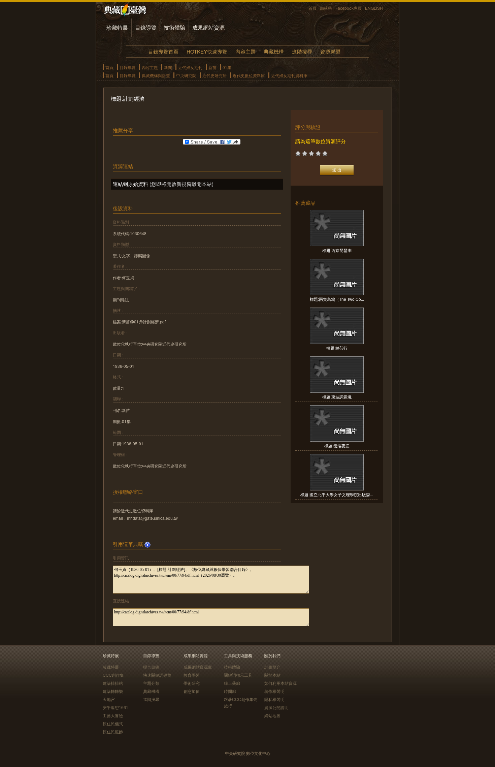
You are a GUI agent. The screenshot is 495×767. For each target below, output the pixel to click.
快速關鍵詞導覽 (157, 675)
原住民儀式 (113, 723)
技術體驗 (174, 27)
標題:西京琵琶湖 (337, 250)
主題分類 (151, 683)
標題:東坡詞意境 (337, 397)
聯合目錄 (151, 667)
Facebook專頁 (348, 8)
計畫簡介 (272, 667)
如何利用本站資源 (280, 683)
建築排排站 (113, 683)
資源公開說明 (276, 707)
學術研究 (192, 683)
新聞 (168, 67)
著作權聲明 (274, 691)
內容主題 (245, 51)
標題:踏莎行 (337, 348)
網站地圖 (272, 715)
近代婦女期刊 (190, 67)
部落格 (326, 8)
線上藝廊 (232, 683)
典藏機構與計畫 (156, 75)
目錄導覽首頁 (163, 51)
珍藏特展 (117, 27)
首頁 (312, 8)
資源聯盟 (330, 51)
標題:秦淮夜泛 (337, 445)
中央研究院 (186, 75)
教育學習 (192, 675)
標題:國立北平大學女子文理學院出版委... (336, 494)
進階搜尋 (302, 51)
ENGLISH (374, 8)
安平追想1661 (115, 707)
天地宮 (109, 699)
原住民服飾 (113, 731)
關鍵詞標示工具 (238, 675)
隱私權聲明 (274, 699)
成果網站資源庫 (198, 667)
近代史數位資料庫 (249, 75)
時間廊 (230, 691)
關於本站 (272, 675)
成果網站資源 (208, 27)
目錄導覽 (146, 27)
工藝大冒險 (113, 715)
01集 (227, 67)
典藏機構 (274, 51)
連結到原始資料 (130, 183)
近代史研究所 (214, 75)
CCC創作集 (113, 675)
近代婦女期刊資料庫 (289, 75)
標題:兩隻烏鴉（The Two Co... (337, 299)
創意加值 (192, 691)
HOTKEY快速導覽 (207, 51)
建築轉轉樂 (113, 691)
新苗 (212, 67)
